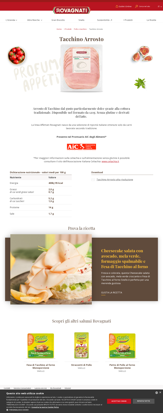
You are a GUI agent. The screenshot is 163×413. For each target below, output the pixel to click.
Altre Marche (33, 20)
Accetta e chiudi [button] (119, 401)
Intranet (68, 388)
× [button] (160, 392)
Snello (81, 20)
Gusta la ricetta (111, 292)
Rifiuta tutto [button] (143, 401)
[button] (54, 410)
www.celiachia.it (110, 161)
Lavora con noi (41, 388)
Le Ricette (151, 20)
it (159, 6)
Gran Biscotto (58, 20)
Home (59, 29)
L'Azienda (10, 20)
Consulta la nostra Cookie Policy (45, 407)
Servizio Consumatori (22, 388)
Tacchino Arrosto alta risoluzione (115, 179)
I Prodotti (128, 20)
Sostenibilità (103, 20)
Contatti (7, 388)
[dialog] (81, 401)
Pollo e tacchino (80, 29)
